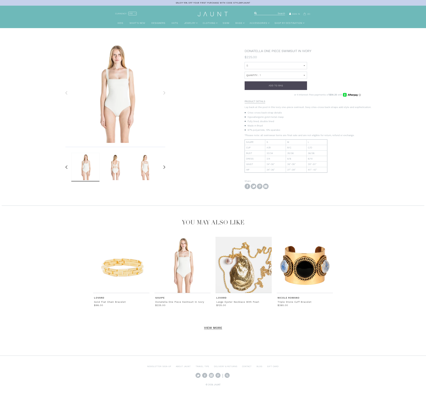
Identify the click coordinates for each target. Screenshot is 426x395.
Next (163, 167)
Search (227, 375)
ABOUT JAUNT (183, 366)
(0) (309, 14)
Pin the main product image (259, 186)
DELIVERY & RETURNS (225, 366)
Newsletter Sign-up (159, 366)
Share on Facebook (247, 186)
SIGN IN (296, 14)
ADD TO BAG (276, 85)
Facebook (204, 375)
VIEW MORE (213, 327)
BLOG (259, 366)
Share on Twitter (253, 186)
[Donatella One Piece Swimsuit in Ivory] (115, 93)
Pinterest (217, 375)
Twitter (198, 375)
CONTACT (247, 366)
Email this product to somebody (266, 186)
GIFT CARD (273, 366)
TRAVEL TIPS (202, 366)
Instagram (211, 375)
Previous (67, 167)
